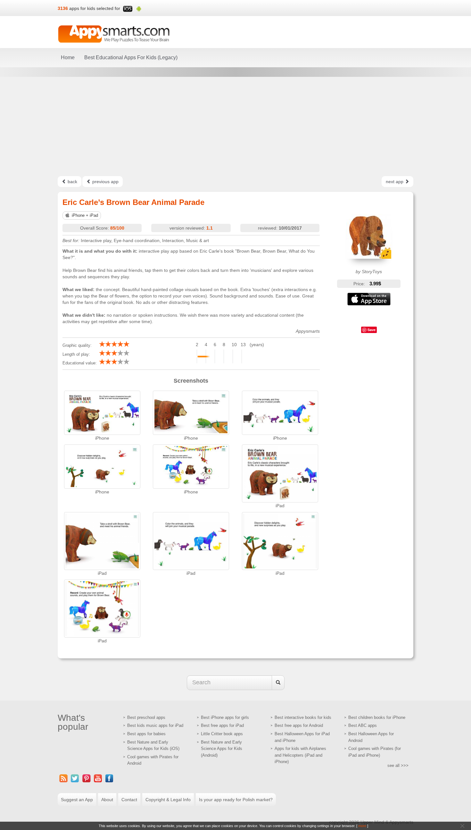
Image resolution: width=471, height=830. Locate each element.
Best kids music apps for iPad (155, 725)
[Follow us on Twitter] (75, 778)
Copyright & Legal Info (168, 799)
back (71, 181)
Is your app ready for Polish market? (236, 799)
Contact (129, 799)
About (107, 799)
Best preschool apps (146, 717)
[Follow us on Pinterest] (86, 778)
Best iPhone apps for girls (225, 717)
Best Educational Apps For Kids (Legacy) (131, 57)
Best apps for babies (146, 733)
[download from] (369, 299)
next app (395, 181)
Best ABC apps (362, 725)
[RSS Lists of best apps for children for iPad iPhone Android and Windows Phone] (63, 778)
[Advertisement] (235, 126)
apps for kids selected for (94, 8)
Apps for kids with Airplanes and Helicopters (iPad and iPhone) (300, 755)
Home (68, 57)
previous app (105, 181)
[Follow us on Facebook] (109, 778)
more (362, 826)
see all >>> (398, 765)
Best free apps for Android (299, 725)
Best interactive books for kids (303, 717)
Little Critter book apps (222, 733)
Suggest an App (77, 799)
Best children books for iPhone (376, 717)
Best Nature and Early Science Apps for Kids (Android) (221, 749)
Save (372, 329)
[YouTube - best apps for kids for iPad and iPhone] (98, 778)
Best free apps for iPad (222, 725)
